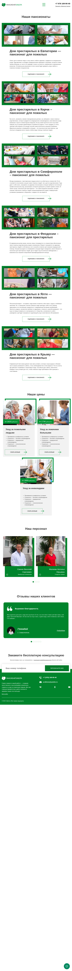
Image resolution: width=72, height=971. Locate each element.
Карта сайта (5, 694)
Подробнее (61, 630)
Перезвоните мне (57, 668)
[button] (67, 966)
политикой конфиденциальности (43, 660)
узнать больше (15, 452)
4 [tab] (38, 581)
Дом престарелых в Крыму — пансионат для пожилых (32, 356)
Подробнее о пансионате (36, 74)
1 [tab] (33, 581)
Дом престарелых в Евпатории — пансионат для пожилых (35, 52)
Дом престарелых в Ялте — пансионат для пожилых (31, 295)
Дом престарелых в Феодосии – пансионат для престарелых (34, 235)
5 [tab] (38, 641)
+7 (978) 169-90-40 (50, 677)
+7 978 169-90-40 (62, 4)
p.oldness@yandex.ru (50, 682)
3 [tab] (37, 581)
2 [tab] (35, 581)
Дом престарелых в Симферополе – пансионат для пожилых (36, 173)
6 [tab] (40, 641)
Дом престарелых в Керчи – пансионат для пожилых (31, 111)
